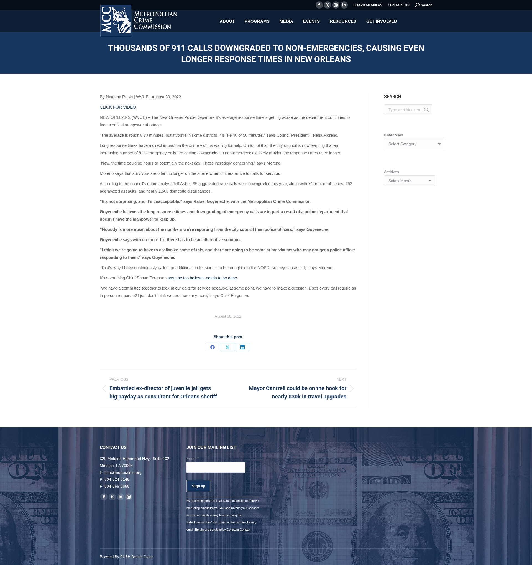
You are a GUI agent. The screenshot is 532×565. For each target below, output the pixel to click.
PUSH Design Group (136, 557)
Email (192, 458)
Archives (391, 172)
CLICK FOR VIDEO (118, 107)
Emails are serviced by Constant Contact (222, 529)
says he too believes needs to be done (202, 277)
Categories (393, 135)
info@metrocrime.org (123, 472)
